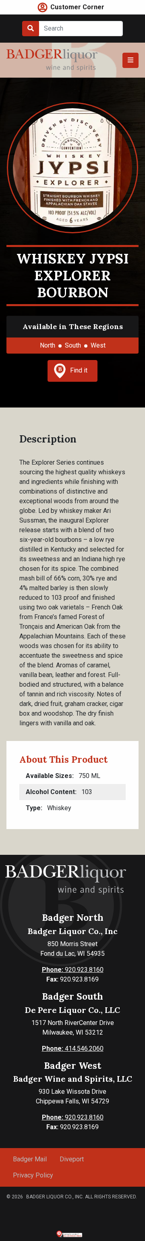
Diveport (72, 1159)
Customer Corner (77, 7)
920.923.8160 (73, 969)
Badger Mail (30, 1159)
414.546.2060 (73, 1048)
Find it (78, 370)
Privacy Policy (33, 1175)
